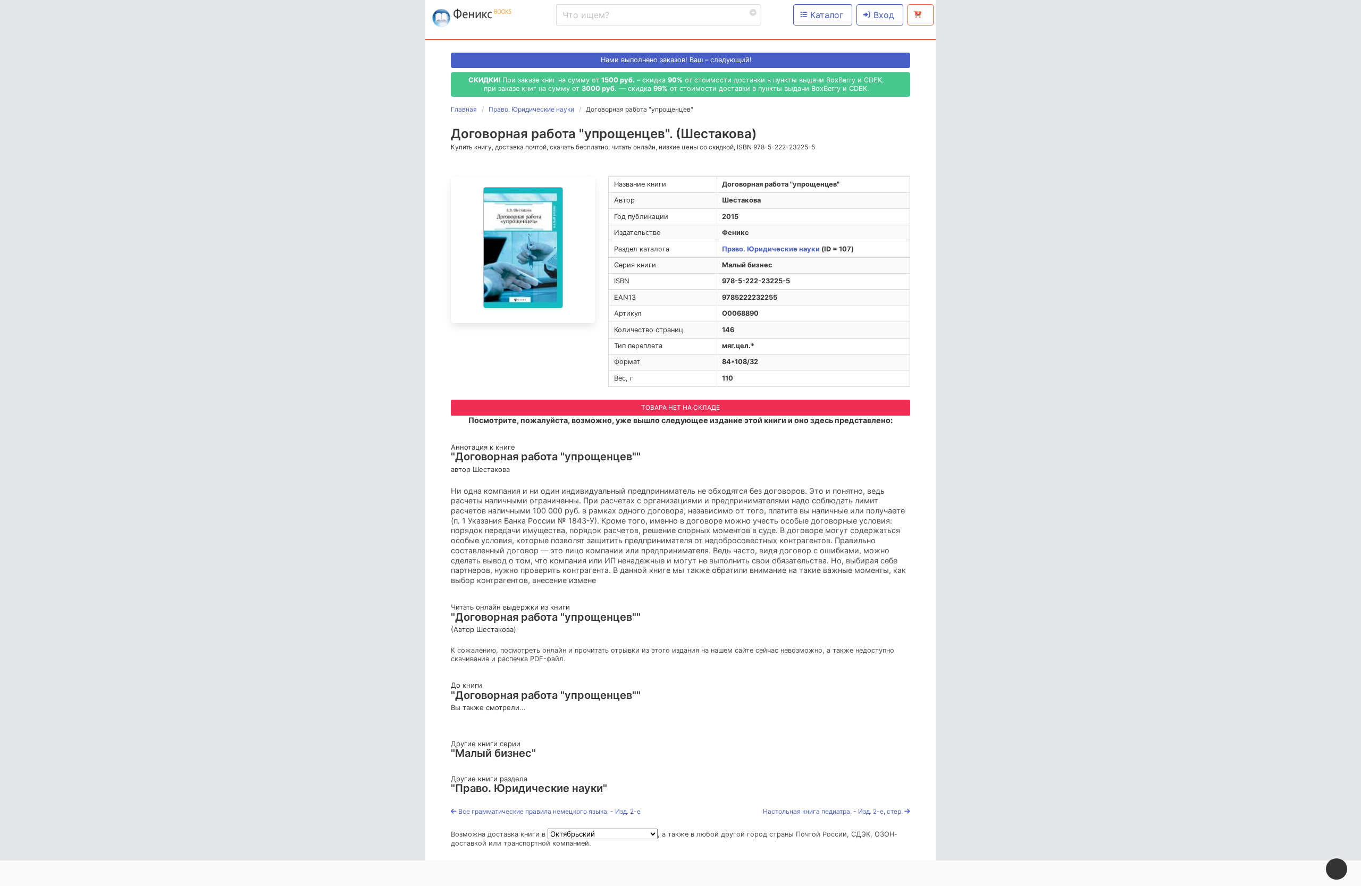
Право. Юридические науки (771, 249)
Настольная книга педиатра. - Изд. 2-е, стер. (833, 811)
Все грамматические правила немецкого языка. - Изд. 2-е (549, 811)
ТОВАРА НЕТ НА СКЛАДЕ (680, 407)
